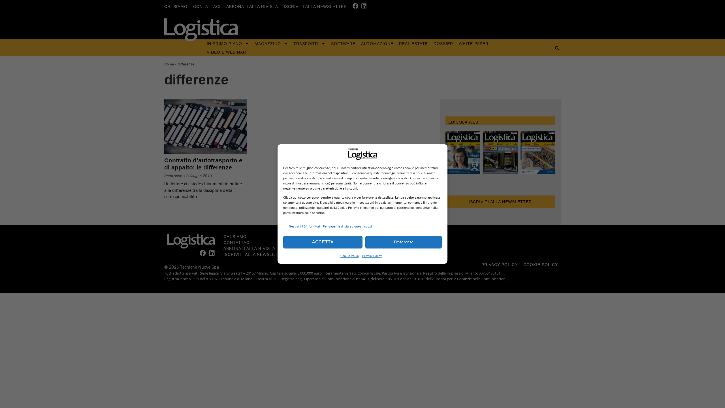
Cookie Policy (349, 256)
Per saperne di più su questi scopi (347, 226)
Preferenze (403, 242)
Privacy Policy (372, 256)
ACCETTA (323, 241)
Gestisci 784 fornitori (304, 226)
